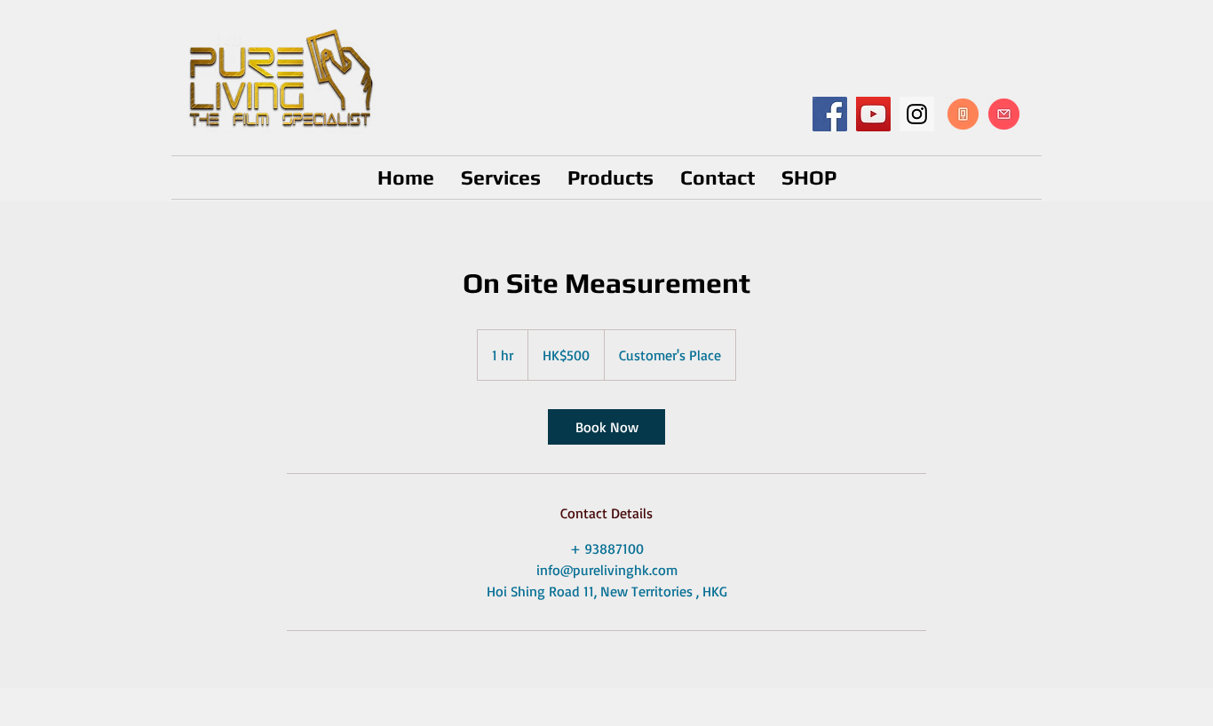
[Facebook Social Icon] (830, 114)
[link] (606, 427)
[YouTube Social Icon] (873, 114)
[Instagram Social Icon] (917, 114)
